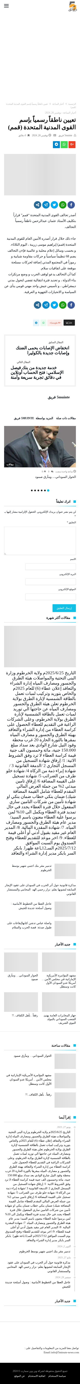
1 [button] (48, 490)
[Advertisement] (40, 53)
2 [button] (45, 490)
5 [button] (35, 490)
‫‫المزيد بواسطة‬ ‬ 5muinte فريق (33, 418)
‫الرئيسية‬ (72, 104)
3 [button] (41, 490)
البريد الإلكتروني (67, 574)
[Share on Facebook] (71, 205)
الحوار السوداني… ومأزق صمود (55, 477)
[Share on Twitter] (54, 205)
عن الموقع (19, 1376)
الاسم (73, 559)
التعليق (71, 522)
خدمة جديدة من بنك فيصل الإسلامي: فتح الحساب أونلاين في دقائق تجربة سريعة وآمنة (37, 370)
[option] (40, 452)
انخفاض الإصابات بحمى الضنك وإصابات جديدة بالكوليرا (42, 348)
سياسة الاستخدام (57, 1376)
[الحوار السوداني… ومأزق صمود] (40, 446)
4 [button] (38, 490)
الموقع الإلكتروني (67, 589)
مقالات (10, 464)
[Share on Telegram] (46, 205)
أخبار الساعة (58, 104)
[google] (72, 145)
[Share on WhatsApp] (62, 205)
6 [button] (32, 490)
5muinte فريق (65, 135)
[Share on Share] (37, 205)
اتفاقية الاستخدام (36, 1376)
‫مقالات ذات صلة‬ (66, 418)
